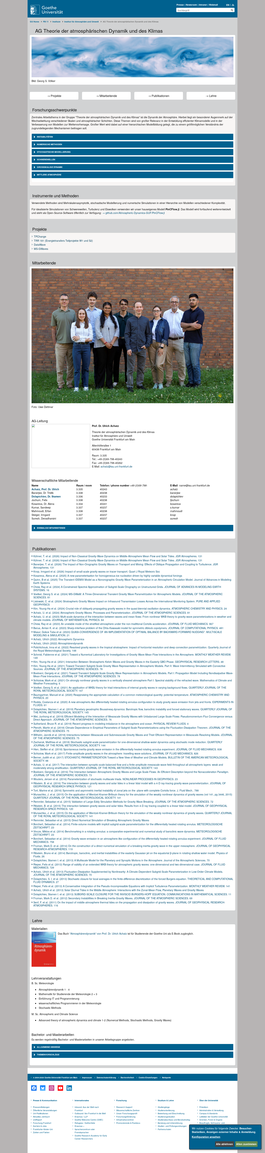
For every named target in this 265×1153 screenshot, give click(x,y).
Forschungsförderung (125, 1116)
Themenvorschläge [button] (47, 1054)
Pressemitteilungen (41, 1107)
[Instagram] (51, 1088)
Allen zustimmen (246, 1144)
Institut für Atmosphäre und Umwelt (81, 21)
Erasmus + (79, 1125)
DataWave (40, 244)
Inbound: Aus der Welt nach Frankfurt (87, 1109)
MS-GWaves (41, 249)
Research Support (124, 1107)
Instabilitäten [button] (44, 136)
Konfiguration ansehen (206, 1137)
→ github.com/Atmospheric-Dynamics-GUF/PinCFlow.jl (133, 213)
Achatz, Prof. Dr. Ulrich (45, 489)
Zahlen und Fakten (41, 1132)
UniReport (37, 1119)
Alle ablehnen (224, 1144)
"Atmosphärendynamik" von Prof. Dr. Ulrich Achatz (98, 933)
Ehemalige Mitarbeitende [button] (50, 528)
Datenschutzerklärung (106, 1077)
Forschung (121, 1100)
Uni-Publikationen (40, 1113)
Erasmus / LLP (81, 1116)
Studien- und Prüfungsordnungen (172, 1125)
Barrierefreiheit (127, 1077)
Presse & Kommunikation (45, 1100)
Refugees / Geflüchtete (85, 1122)
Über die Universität (208, 1100)
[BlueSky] (43, 1088)
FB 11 (45, 21)
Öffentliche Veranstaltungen (45, 1110)
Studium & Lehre (166, 1100)
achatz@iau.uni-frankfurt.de (116, 466)
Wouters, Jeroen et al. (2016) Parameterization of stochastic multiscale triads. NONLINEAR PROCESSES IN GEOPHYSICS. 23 (105, 779)
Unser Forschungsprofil (126, 1113)
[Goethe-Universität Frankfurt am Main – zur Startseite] (50, 9)
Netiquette (166, 1077)
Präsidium (203, 1107)
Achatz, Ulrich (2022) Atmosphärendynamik (58, 643)
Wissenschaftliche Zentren (128, 1110)
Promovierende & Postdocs (128, 1122)
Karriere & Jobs (40, 1125)
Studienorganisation (166, 1116)
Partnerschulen (164, 1129)
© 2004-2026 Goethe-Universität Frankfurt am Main (55, 1077)
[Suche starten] (232, 10)
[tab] (132, 137)
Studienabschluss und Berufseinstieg (174, 1119)
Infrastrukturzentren (125, 1119)
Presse (180, 4)
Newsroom (191, 4)
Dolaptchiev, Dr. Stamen (46, 496)
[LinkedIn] (69, 1088)
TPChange (40, 236)
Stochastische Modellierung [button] (53, 152)
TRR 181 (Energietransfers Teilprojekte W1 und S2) (63, 240)
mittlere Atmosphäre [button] (48, 174)
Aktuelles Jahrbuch (41, 1116)
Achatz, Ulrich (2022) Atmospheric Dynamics (58, 639)
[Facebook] (34, 1088)
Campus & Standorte (208, 1113)
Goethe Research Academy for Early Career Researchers (91, 1137)
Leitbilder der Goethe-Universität (213, 1116)
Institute (56, 21)
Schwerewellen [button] (45, 159)
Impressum (87, 1077)
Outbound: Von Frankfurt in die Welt (90, 1113)
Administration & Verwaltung (211, 1110)
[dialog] (225, 1137)
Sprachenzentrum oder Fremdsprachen (85, 1131)
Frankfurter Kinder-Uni (43, 1129)
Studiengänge (164, 1107)
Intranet (203, 4)
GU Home (34, 21)
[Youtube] (60, 1088)
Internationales (82, 1100)
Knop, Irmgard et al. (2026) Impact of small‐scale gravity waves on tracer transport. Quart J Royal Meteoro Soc (96, 571)
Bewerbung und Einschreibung (171, 1113)
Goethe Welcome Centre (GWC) (89, 1119)
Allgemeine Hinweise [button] (48, 1047)
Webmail (213, 4)
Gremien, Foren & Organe (210, 1119)
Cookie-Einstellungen (148, 1077)
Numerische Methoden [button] (49, 144)
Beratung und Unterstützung (170, 1122)
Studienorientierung (166, 1110)
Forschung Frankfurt (42, 1122)
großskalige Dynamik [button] (49, 167)
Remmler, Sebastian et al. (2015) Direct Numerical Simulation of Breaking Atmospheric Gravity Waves (91, 820)
